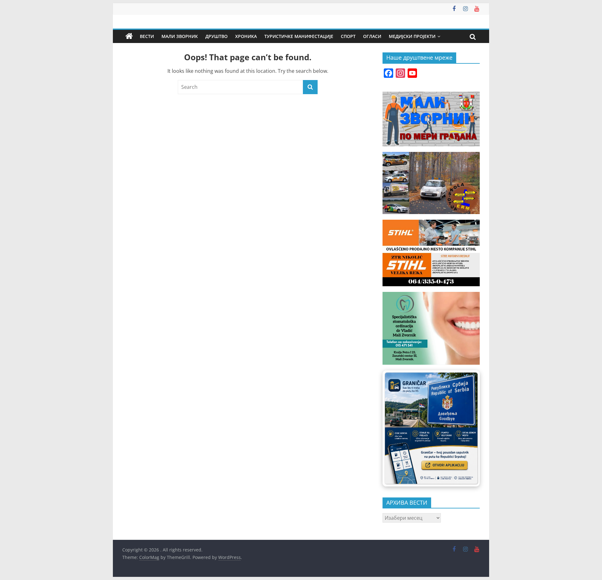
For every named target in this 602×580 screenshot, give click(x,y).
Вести (147, 36)
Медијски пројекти (412, 36)
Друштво (216, 36)
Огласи (372, 36)
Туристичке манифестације (298, 36)
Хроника (246, 36)
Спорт (348, 36)
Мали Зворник (179, 36)
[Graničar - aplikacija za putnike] (431, 428)
